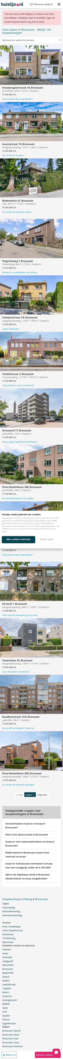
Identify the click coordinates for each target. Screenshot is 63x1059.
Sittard (5, 976)
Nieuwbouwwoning (12, 915)
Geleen (6, 980)
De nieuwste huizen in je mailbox (18, 498)
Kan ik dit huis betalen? (13, 155)
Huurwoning (8, 907)
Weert (5, 992)
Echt (4, 1011)
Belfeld (6, 1003)
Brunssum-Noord (11, 1030)
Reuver (6, 1019)
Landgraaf (7, 961)
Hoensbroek (8, 984)
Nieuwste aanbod (40, 4)
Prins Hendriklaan (11, 926)
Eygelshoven (9, 1023)
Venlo (5, 953)
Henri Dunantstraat (12, 930)
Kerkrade (7, 957)
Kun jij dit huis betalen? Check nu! (18, 728)
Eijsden (6, 1015)
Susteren (7, 996)
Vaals (5, 1007)
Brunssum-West (10, 1034)
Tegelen (6, 988)
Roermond (7, 964)
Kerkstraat (8, 934)
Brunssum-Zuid (10, 1038)
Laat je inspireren (10, 328)
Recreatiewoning (11, 911)
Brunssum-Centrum (12, 1046)
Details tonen (46, 539)
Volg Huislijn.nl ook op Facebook (18, 385)
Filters (10, 1054)
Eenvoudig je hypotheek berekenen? (19, 441)
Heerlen (6, 949)
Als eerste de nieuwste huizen (16, 212)
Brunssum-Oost (10, 1042)
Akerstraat (7, 942)
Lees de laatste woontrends (15, 671)
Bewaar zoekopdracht (47, 1054)
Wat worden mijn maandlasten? (17, 99)
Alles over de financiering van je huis (20, 615)
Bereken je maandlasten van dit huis (20, 272)
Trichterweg (8, 938)
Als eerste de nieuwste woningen (18, 784)
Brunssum (7, 968)
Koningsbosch (9, 1000)
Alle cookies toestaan (18, 539)
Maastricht (7, 972)
